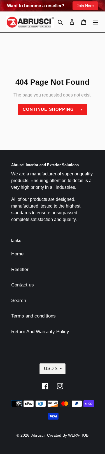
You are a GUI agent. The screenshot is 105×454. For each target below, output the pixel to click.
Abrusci (38, 435)
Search (18, 300)
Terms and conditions (33, 316)
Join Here (85, 5)
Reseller (20, 269)
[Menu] (95, 22)
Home (17, 254)
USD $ (50, 368)
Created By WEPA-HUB (67, 435)
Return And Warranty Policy (40, 331)
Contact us (22, 285)
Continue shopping (48, 109)
